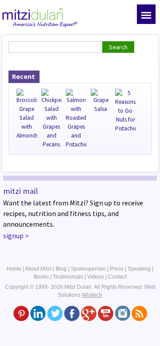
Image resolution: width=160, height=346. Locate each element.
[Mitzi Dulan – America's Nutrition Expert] (40, 16)
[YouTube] (105, 313)
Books (41, 277)
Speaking (139, 269)
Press (117, 269)
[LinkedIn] (38, 313)
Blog (61, 269)
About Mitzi (38, 269)
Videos (95, 277)
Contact (117, 277)
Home (14, 269)
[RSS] (139, 313)
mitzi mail (20, 191)
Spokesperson (88, 269)
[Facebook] (72, 313)
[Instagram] (122, 313)
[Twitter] (55, 313)
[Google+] (88, 313)
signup (13, 235)
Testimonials (68, 277)
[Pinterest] (21, 313)
